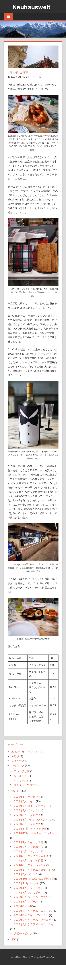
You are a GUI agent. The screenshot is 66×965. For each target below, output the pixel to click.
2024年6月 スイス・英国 (28, 860)
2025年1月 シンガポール (28, 892)
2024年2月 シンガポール (28, 847)
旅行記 (15, 791)
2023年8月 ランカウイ (27, 824)
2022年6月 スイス (24, 801)
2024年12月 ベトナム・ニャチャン (35, 833)
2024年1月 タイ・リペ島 (28, 842)
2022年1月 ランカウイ (27, 796)
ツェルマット (22, 776)
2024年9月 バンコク (26, 874)
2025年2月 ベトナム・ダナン (31, 897)
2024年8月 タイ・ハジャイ (30, 865)
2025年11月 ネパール (26, 883)
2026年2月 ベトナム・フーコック (34, 919)
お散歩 (15, 756)
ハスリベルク (22, 780)
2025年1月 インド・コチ (28, 888)
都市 (14, 939)
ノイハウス (17, 761)
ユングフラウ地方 (24, 785)
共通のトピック (23, 933)
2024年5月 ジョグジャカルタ (31, 856)
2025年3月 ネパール (26, 901)
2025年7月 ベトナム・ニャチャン (34, 910)
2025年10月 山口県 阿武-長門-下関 (34, 878)
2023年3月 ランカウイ (27, 815)
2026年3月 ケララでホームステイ (34, 924)
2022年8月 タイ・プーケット (31, 805)
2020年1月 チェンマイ (24, 752)
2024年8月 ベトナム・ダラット (32, 869)
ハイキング (17, 765)
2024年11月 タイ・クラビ (30, 828)
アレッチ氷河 (22, 771)
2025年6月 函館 (23, 906)
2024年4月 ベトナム (26, 851)
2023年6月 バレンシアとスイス (26, 76)
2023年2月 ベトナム (26, 810)
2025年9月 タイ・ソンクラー (31, 915)
